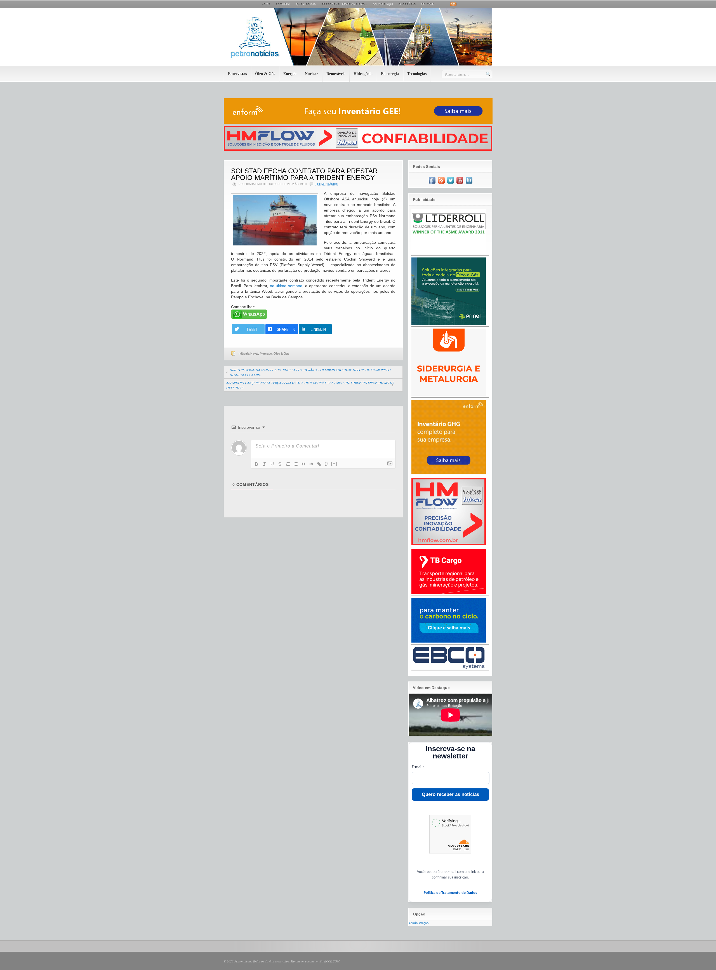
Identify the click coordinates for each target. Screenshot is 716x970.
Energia (289, 74)
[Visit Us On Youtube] (459, 184)
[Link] (319, 464)
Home (266, 4)
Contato (427, 4)
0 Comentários (326, 184)
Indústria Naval (248, 353)
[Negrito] (256, 464)
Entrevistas (237, 74)
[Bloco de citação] (303, 464)
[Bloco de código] (311, 464)
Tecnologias (417, 74)
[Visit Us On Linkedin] (469, 184)
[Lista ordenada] (288, 464)
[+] (334, 463)
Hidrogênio (363, 74)
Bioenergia (390, 74)
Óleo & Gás (265, 74)
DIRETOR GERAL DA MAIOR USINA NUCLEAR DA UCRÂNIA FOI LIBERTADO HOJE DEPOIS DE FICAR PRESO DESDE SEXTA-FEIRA (310, 372)
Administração (418, 923)
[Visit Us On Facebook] (432, 184)
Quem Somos (306, 4)
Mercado (266, 353)
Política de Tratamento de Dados (450, 893)
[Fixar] (280, 464)
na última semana (286, 285)
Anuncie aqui (383, 4)
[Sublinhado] (272, 464)
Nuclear (311, 74)
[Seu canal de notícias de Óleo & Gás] (358, 64)
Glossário (407, 4)
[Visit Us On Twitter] (450, 184)
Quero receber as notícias (450, 794)
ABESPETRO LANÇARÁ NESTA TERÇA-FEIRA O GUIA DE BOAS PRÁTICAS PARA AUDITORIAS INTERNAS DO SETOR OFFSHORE (310, 385)
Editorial (283, 4)
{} (326, 463)
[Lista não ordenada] (296, 464)
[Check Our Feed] (441, 184)
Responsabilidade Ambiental (344, 4)
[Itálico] (264, 464)
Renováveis (335, 74)
